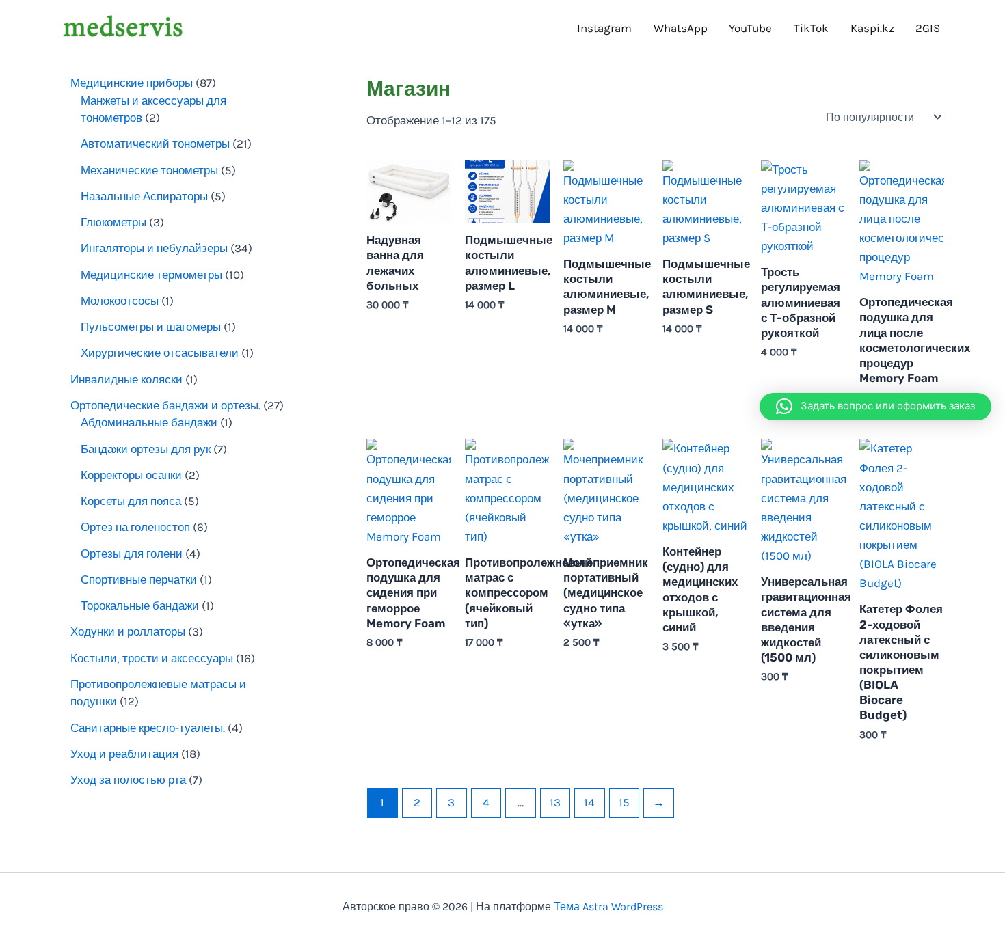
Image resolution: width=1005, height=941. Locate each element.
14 (589, 802)
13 (555, 802)
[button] (875, 406)
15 (624, 802)
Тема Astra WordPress (608, 906)
